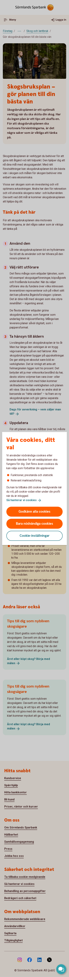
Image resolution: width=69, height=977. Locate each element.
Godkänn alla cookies (34, 511)
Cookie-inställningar (35, 535)
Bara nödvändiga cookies (34, 523)
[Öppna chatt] (61, 969)
